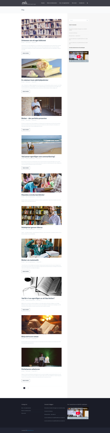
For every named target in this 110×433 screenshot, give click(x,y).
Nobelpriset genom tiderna (31, 227)
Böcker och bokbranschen (52, 2)
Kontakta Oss (81, 2)
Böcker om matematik (30, 260)
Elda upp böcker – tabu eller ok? (74, 35)
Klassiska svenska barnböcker (32, 195)
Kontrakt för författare (73, 32)
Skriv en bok (74, 2)
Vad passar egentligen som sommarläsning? (38, 156)
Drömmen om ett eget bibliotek (33, 40)
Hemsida (42, 2)
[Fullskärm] (87, 61)
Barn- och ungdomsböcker (64, 2)
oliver (23, 42)
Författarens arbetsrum (30, 369)
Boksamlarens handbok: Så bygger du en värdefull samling (54, 407)
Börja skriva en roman (29, 336)
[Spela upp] (70, 61)
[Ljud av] (85, 61)
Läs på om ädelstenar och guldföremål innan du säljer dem (54, 417)
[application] (79, 56)
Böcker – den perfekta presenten (34, 118)
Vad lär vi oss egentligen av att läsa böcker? (38, 298)
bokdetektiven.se (30, 430)
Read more (26, 53)
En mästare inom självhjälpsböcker (34, 80)
